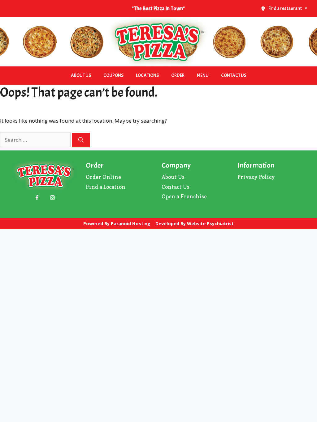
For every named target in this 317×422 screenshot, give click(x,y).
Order (178, 75)
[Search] (81, 140)
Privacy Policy (256, 177)
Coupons (113, 75)
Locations (147, 75)
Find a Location (105, 187)
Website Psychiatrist (210, 223)
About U (172, 177)
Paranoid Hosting (130, 223)
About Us (81, 75)
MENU (203, 75)
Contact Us (233, 75)
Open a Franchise (184, 196)
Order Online (103, 177)
